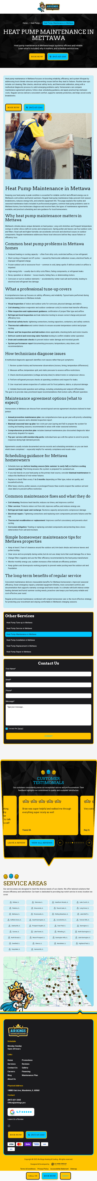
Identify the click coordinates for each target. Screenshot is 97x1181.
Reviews (25, 1064)
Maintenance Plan (30, 1075)
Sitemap (73, 1169)
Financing (26, 1071)
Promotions (27, 1060)
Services (12, 1064)
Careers (11, 1071)
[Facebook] (9, 1125)
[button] (65, 1176)
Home (25, 23)
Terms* (20, 728)
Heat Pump (35, 23)
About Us (12, 1079)
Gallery (25, 1068)
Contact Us (13, 1068)
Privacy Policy (42, 1169)
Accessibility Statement (59, 1169)
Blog (10, 1075)
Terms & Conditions (28, 1169)
